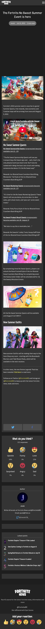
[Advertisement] (22, 52)
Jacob (12, 23)
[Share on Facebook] (32, 427)
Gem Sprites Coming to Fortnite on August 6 (22, 547)
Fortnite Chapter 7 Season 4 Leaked (19, 559)
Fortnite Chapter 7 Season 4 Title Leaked (21, 540)
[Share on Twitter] (13, 427)
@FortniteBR (24, 378)
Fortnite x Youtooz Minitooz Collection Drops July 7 (24, 565)
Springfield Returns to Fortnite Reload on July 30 (24, 553)
